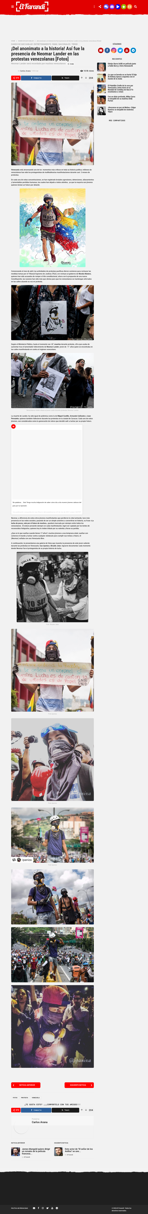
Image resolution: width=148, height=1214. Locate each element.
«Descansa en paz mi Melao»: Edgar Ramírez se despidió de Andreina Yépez (122, 109)
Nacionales (64, 44)
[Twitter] (120, 50)
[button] (12, 7)
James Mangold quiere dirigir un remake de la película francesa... (36, 1151)
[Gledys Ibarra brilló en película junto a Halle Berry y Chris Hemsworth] (101, 67)
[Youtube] (126, 50)
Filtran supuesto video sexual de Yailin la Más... (44, 1197)
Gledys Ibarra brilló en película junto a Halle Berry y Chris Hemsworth (122, 65)
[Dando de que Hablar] (106, 6)
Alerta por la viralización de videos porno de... (22, 1197)
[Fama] (112, 6)
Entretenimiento (42, 44)
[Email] (100, 50)
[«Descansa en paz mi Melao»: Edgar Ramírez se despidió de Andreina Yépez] (101, 110)
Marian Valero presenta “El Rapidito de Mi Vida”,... (108, 1197)
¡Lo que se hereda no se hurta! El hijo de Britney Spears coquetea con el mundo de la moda (122, 76)
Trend (75, 44)
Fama (54, 44)
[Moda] (123, 6)
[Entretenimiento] (129, 6)
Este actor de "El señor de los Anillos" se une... (79, 1150)
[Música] (117, 6)
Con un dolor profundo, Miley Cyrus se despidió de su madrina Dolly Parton (121, 98)
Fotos (15, 1097)
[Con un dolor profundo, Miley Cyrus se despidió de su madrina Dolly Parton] (101, 100)
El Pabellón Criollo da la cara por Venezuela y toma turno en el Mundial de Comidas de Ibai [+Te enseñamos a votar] (120, 88)
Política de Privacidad (19, 1208)
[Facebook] (107, 50)
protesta (24, 1097)
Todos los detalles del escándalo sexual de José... (65, 1197)
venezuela (36, 1097)
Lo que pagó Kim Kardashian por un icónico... (87, 1197)
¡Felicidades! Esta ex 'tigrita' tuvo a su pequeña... (130, 1181)
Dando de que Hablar (22, 44)
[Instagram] (113, 50)
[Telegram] (133, 50)
